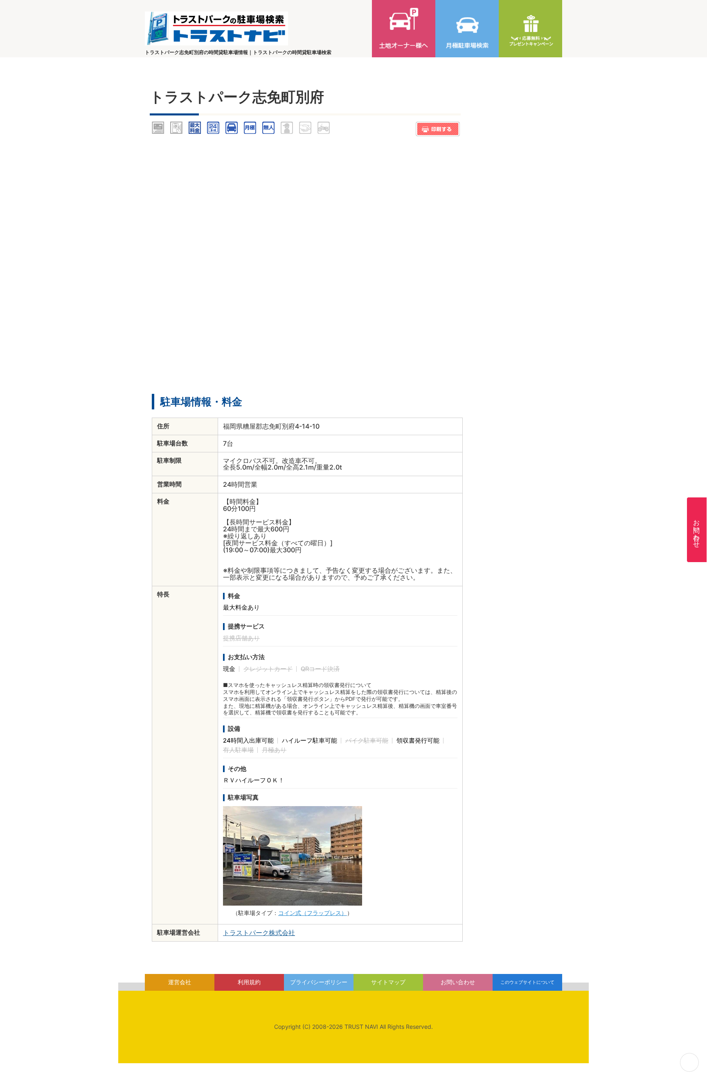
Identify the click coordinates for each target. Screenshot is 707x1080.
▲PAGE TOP (689, 1062)
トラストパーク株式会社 (259, 933)
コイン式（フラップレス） (312, 912)
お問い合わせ (697, 530)
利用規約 (249, 981)
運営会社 (179, 981)
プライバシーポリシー (318, 981)
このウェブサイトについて (527, 982)
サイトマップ (388, 981)
